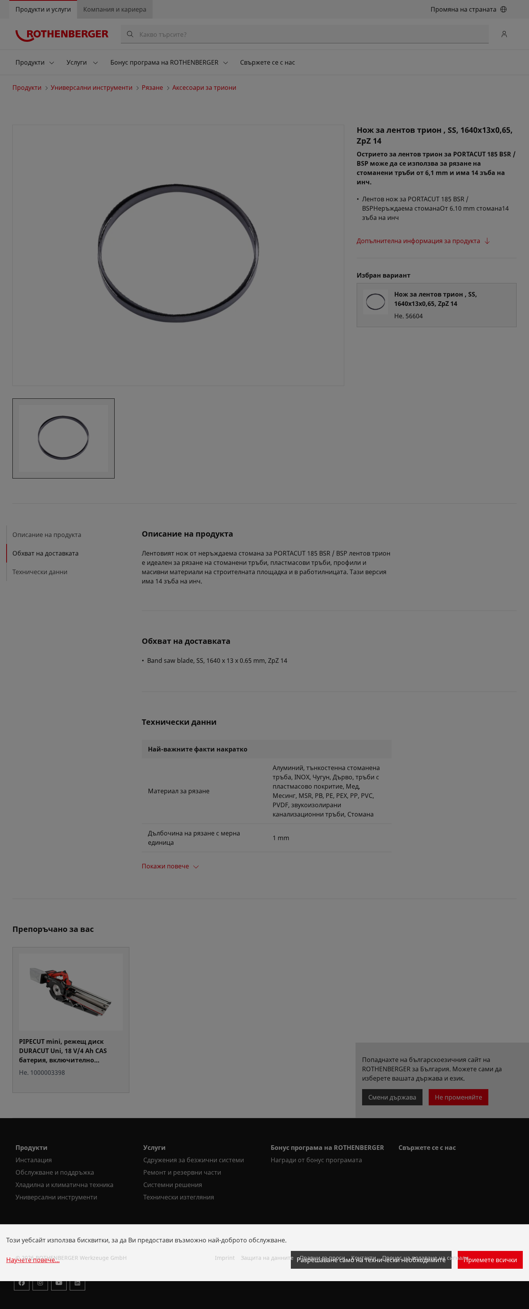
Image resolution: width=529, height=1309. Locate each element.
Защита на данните (267, 1257)
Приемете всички (490, 1260)
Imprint (225, 1257)
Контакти (363, 1257)
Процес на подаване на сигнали (425, 1257)
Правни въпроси (322, 1257)
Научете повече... (33, 1260)
